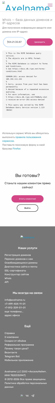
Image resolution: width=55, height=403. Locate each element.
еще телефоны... (14, 311)
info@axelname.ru (15, 299)
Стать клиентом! (27, 199)
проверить (39, 42)
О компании (12, 337)
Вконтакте (11, 352)
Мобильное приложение (19, 360)
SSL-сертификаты (16, 270)
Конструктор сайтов (17, 274)
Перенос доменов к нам (19, 258)
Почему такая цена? (17, 348)
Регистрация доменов (18, 255)
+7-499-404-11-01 (15, 303)
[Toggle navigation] (50, 5)
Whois (8, 278)
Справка (10, 333)
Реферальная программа (19, 344)
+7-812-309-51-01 (15, 307)
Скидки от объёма (15, 340)
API (6, 282)
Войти (27, 208)
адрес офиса (12, 315)
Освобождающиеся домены (21, 262)
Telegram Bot (12, 356)
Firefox (17, 148)
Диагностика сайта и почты (21, 266)
